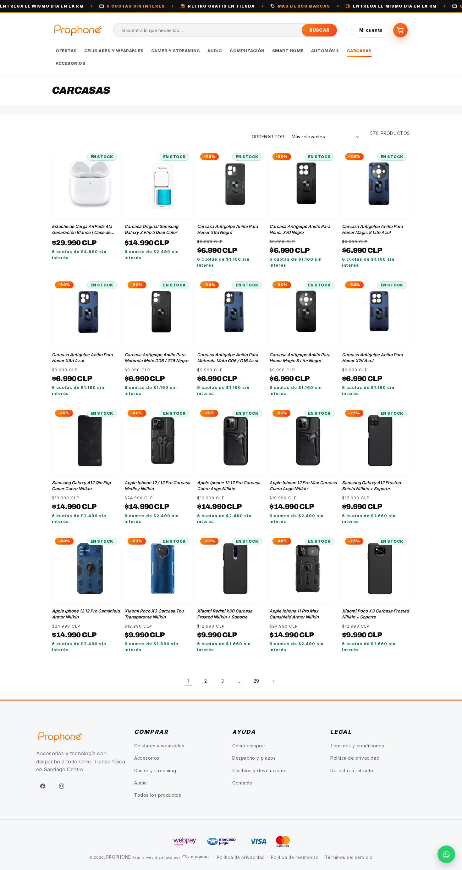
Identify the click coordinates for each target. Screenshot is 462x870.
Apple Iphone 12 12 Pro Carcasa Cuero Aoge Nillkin (228, 485)
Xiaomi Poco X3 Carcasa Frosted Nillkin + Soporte (375, 613)
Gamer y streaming (155, 770)
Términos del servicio (349, 857)
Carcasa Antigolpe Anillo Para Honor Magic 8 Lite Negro (299, 357)
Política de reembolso (295, 857)
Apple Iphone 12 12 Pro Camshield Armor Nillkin (86, 613)
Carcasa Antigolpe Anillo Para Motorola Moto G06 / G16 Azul (227, 357)
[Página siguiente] (273, 681)
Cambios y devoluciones (260, 770)
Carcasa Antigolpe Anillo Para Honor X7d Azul (372, 357)
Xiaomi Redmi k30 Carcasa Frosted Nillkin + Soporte (224, 613)
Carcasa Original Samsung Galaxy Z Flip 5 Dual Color (151, 229)
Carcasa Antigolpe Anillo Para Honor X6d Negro (227, 229)
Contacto (242, 782)
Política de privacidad (354, 758)
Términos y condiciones (357, 745)
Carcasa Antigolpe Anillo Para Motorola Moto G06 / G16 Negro (156, 357)
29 (256, 681)
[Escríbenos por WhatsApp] (446, 854)
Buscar (319, 30)
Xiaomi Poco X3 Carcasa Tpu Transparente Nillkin (154, 613)
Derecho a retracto (351, 770)
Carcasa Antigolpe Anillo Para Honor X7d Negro (299, 229)
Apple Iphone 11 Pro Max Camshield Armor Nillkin (294, 613)
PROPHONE (118, 857)
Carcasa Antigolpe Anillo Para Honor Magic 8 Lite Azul (372, 229)
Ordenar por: (268, 136)
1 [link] (188, 681)
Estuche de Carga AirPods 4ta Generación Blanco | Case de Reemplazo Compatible (82, 230)
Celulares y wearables (159, 745)
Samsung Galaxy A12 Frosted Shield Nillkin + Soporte (371, 485)
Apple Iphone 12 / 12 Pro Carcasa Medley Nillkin (157, 485)
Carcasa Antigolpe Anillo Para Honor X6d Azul (82, 357)
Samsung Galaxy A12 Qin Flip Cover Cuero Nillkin (81, 485)
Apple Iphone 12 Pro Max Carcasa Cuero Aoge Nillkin (303, 485)
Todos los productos (157, 795)
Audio (140, 782)
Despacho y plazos (254, 758)
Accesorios (146, 758)
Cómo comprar (248, 745)
